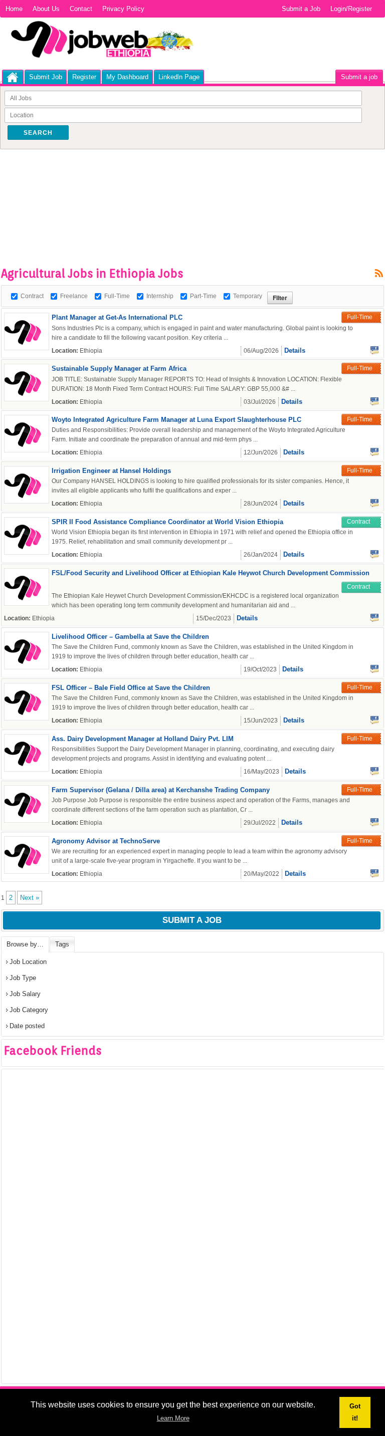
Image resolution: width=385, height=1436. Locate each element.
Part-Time (203, 296)
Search (38, 132)
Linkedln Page (179, 77)
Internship (159, 296)
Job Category (29, 1010)
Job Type (23, 978)
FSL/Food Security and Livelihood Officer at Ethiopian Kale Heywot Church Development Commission (210, 573)
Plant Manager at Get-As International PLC (117, 317)
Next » (29, 897)
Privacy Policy (123, 9)
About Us (46, 9)
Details (294, 350)
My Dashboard (127, 77)
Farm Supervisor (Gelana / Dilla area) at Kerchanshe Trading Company (161, 790)
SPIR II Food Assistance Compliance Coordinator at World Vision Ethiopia (167, 522)
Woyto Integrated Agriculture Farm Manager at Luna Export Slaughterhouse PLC (176, 419)
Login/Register (351, 9)
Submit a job (359, 77)
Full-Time (117, 296)
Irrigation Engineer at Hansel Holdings (111, 470)
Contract (32, 296)
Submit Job (45, 77)
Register (84, 77)
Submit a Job (301, 9)
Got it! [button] (354, 1412)
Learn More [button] (173, 1418)
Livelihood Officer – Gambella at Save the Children (130, 636)
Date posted (27, 1026)
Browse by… (25, 944)
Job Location (28, 962)
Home (14, 9)
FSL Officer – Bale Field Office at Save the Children (131, 687)
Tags (62, 944)
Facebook (374, 350)
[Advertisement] (183, 181)
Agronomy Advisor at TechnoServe (106, 841)
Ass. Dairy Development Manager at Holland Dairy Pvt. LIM (143, 739)
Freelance (74, 296)
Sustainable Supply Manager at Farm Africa (119, 368)
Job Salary (25, 994)
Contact (81, 9)
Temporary (247, 296)
